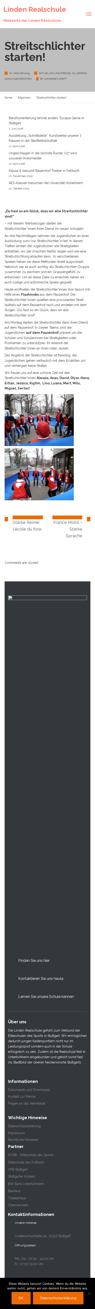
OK (21, 1298)
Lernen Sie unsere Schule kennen (46, 996)
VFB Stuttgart (17, 1169)
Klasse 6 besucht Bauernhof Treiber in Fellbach (44, 171)
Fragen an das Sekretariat (26, 1103)
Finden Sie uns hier (34, 960)
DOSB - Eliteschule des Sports (30, 1155)
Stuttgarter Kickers (21, 1176)
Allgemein (79, 73)
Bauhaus (14, 1191)
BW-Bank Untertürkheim (26, 1184)
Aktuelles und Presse (55, 73)
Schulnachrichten (18, 78)
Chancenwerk (18, 1205)
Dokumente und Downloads (29, 1090)
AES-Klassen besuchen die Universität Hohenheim (46, 183)
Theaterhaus (17, 1198)
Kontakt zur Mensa (22, 1096)
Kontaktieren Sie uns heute (40, 978)
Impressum (16, 1133)
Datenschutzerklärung (24, 1126)
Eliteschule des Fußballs (26, 1162)
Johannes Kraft (55, 78)
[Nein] (89, 1293)
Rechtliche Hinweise (23, 1140)
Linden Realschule (34, 9)
